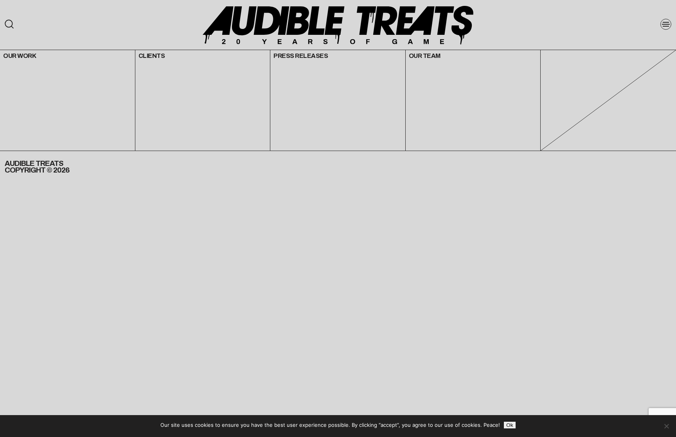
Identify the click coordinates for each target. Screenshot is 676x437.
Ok (509, 425)
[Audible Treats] (338, 24)
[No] (666, 426)
